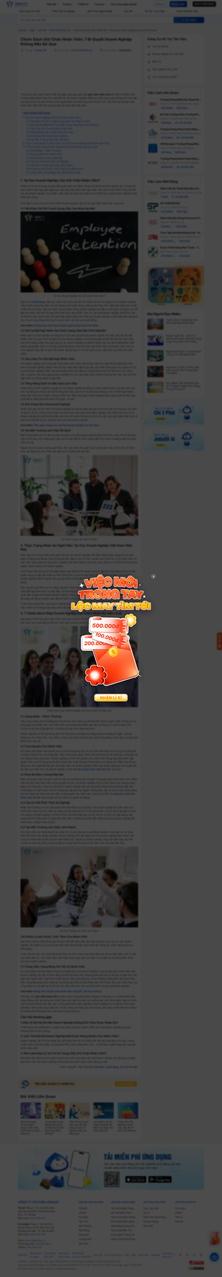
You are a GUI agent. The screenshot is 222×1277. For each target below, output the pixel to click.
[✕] (111, 638)
